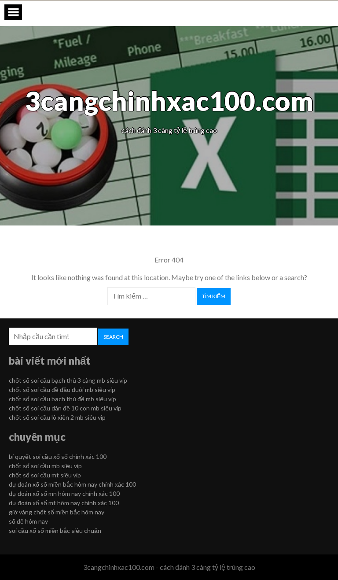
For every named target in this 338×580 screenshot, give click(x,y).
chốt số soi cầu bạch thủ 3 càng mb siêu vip (68, 380)
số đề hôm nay (28, 521)
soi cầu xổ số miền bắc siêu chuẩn (55, 530)
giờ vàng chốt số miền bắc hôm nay (56, 512)
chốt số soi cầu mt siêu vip (45, 475)
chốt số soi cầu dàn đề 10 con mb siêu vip (65, 408)
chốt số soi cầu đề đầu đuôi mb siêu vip (62, 389)
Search (113, 336)
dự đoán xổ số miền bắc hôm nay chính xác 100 (72, 484)
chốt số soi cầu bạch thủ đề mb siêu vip (62, 399)
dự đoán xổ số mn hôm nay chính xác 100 (64, 493)
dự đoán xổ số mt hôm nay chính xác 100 (64, 502)
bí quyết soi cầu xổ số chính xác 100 (58, 456)
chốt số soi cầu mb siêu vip (45, 465)
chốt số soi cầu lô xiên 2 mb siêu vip (57, 417)
